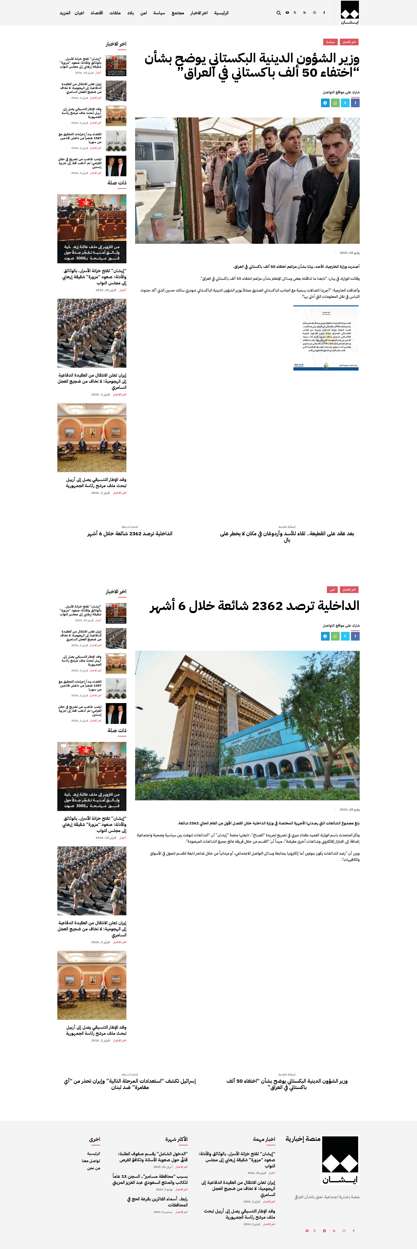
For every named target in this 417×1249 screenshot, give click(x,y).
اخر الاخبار (95, 98)
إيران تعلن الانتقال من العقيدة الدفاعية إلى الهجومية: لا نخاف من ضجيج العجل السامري (80, 88)
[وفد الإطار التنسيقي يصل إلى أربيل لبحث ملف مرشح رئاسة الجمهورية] (116, 115)
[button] (278, 13)
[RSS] (304, 13)
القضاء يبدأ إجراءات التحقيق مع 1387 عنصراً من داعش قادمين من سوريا (79, 138)
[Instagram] (314, 13)
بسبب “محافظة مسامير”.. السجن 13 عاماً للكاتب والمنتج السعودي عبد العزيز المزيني (150, 1179)
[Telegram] (325, 103)
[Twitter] (295, 13)
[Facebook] (324, 13)
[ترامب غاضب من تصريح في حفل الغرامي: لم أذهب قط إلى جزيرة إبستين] (116, 166)
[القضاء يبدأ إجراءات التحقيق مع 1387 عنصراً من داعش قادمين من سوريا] (116, 140)
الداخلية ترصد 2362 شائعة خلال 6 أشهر (130, 534)
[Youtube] (287, 13)
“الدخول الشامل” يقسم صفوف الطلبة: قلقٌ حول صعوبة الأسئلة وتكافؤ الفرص (153, 1156)
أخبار (98, 72)
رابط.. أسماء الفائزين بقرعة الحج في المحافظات (157, 1202)
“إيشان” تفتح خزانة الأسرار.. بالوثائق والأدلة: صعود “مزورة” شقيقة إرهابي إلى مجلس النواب (80, 62)
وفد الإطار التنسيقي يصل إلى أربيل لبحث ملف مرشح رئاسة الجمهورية (81, 113)
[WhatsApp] (335, 103)
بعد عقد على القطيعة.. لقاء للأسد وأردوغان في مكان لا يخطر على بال (287, 537)
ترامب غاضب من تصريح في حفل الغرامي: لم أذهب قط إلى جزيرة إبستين (79, 163)
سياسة (330, 42)
